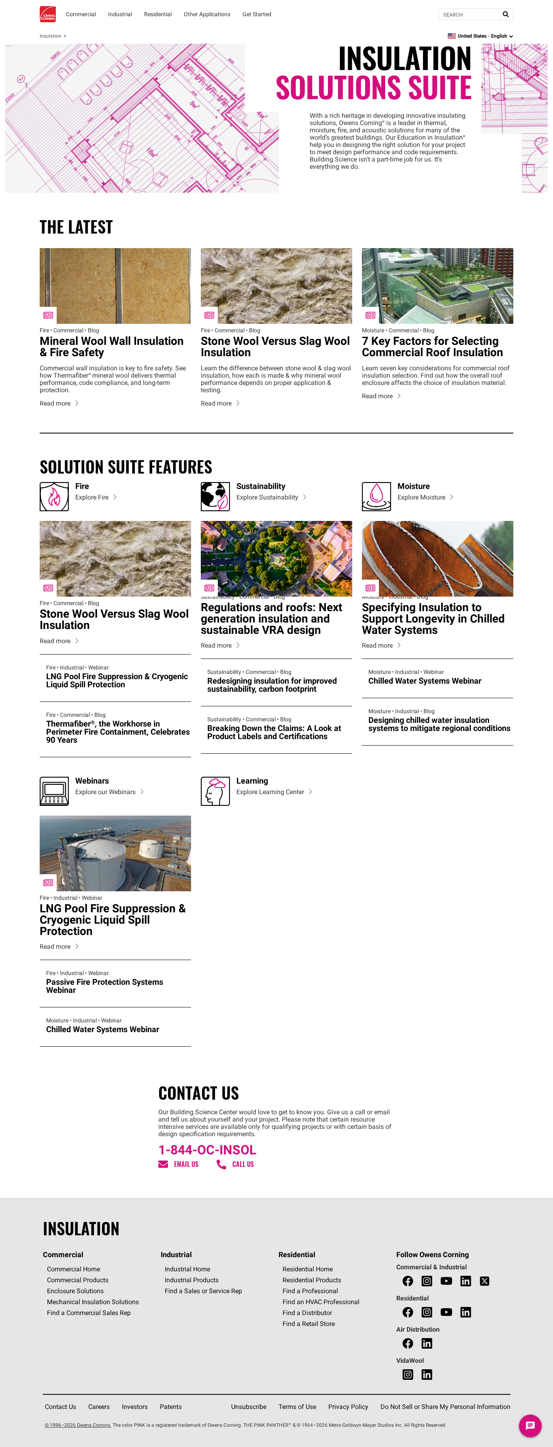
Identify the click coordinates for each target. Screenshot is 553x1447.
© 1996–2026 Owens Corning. (78, 1425)
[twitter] (484, 1281)
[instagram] (426, 1281)
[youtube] (446, 1281)
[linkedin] (465, 1281)
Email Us (186, 1164)
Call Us (243, 1164)
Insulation (51, 36)
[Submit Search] (506, 14)
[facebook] (407, 1281)
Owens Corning (48, 14)
